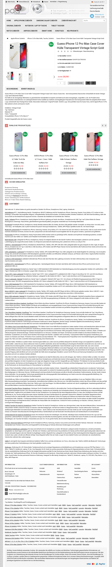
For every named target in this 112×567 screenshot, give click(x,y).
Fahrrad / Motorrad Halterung (14, 423)
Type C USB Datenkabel (12, 269)
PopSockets (9, 234)
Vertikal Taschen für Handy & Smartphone (18, 405)
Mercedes (91, 505)
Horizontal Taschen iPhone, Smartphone (17, 388)
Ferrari (64, 544)
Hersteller (77, 468)
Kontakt (42, 468)
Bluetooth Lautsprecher (12, 229)
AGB (58, 468)
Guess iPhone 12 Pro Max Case (23, 178)
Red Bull (98, 505)
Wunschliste (95, 474)
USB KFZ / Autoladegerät (13, 245)
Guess (69, 505)
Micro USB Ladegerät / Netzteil (14, 296)
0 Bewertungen (77, 51)
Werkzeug (8, 447)
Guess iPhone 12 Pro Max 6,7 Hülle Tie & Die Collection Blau (18, 159)
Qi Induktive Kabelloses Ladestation (16, 429)
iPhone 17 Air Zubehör (12, 511)
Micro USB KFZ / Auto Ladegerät (15, 291)
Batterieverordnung (63, 483)
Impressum (60, 474)
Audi (56, 511)
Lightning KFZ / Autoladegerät (14, 264)
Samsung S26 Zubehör (12, 538)
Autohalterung (9, 212)
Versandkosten (62, 480)
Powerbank (8, 224)
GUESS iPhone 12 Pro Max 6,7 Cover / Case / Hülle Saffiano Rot (43, 159)
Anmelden (53, 1)
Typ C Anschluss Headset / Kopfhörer (17, 312)
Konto (93, 468)
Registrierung (62, 1)
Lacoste (81, 529)
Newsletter (95, 477)
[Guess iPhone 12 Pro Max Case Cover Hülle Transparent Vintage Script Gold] (10, 75)
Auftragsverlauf (96, 471)
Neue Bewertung (88, 51)
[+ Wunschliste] (8, 158)
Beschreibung (12, 89)
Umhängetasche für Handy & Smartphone (18, 415)
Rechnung (16, 195)
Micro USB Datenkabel (12, 284)
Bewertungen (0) (28, 89)
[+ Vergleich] (28, 158)
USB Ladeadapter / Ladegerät (14, 252)
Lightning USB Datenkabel (13, 259)
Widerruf (59, 471)
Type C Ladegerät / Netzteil (13, 279)
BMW (58, 514)
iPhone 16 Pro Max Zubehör (13, 517)
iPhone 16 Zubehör (11, 526)
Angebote (77, 477)
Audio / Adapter (10, 219)
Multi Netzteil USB (10, 240)
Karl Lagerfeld (76, 505)
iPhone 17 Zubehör (11, 514)
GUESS (69, 56)
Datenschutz (61, 477)
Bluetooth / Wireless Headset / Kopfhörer (18, 319)
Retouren (42, 471)
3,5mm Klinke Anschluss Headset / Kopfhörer (19, 303)
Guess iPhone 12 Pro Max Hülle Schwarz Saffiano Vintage (68, 159)
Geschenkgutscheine (81, 471)
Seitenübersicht (45, 474)
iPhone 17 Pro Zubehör (12, 508)
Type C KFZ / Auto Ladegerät (14, 274)
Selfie (7, 441)
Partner (76, 474)
